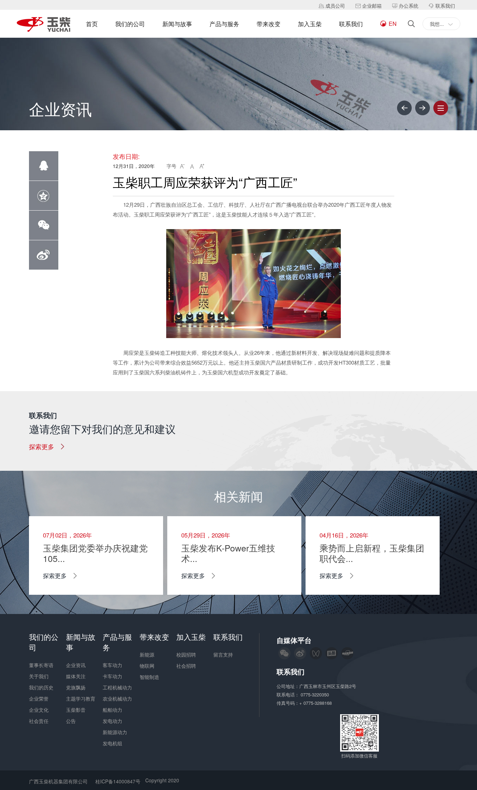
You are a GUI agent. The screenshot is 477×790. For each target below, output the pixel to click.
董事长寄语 (41, 664)
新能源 (147, 654)
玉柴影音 (76, 709)
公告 (71, 720)
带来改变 (268, 23)
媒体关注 (76, 676)
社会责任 (39, 720)
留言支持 (223, 654)
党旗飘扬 (76, 687)
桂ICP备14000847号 (117, 781)
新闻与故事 (177, 23)
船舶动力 (112, 709)
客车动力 (112, 664)
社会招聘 (186, 665)
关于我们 (39, 676)
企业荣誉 (39, 698)
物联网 (147, 665)
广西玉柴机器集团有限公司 (58, 781)
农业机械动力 (117, 698)
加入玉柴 (310, 23)
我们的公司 (130, 23)
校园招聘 (186, 654)
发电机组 (112, 743)
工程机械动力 (117, 687)
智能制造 (149, 676)
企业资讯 (76, 664)
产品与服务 (224, 23)
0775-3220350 (315, 694)
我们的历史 (41, 687)
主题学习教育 (80, 698)
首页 (92, 23)
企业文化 (39, 709)
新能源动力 (115, 732)
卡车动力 (112, 676)
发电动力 (112, 720)
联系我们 (351, 23)
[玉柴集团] (43, 25)
